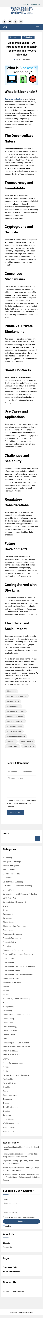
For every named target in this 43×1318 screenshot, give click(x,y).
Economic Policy (9, 942)
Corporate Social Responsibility (15, 902)
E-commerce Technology (12, 934)
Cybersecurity (8, 914)
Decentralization (13, 706)
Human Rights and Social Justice (16, 1043)
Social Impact (12, 746)
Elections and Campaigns (13, 950)
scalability (11, 741)
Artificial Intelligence (11, 866)
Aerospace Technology (12, 862)
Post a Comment (23, 60)
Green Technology (10, 1027)
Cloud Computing (10, 890)
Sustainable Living (10, 1095)
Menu (5, 27)
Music (5, 1071)
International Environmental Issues (16, 1047)
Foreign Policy (8, 1007)
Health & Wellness (10, 1031)
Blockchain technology (13, 99)
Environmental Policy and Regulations (18, 974)
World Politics (8, 1131)
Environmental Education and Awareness (19, 966)
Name (5, 1199)
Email (5, 1208)
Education (7, 946)
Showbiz (6, 1087)
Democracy (7, 918)
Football (6, 1003)
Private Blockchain (14, 726)
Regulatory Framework (16, 736)
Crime (5, 910)
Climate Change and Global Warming (17, 886)
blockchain (11, 691)
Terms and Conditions (26, 1217)
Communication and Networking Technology (20, 894)
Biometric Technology (11, 874)
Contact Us (35, 5)
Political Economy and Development (17, 1075)
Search (6, 833)
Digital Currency (9, 922)
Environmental (8, 962)
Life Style (6, 1059)
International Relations (12, 1055)
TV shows (7, 1115)
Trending (6, 1111)
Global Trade (8, 1023)
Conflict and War (9, 898)
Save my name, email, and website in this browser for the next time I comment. (21, 803)
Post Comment (15, 813)
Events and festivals (11, 978)
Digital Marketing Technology (14, 926)
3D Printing (7, 858)
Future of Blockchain (15, 721)
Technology (28, 37)
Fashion (6, 986)
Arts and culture (9, 870)
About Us (25, 5)
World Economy (9, 1127)
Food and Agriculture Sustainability (16, 998)
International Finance (11, 1051)
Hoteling (6, 1039)
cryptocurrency (13, 701)
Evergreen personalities (12, 982)
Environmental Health (11, 970)
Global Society (8, 1019)
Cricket (5, 906)
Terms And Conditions (12, 1271)
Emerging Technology (15, 711)
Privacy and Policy (10, 1267)
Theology (6, 1103)
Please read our (20, 1217)
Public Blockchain (14, 731)
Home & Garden (9, 1035)
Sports (5, 1091)
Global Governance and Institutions (16, 1015)
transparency (29, 746)
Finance (6, 990)
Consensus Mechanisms (16, 696)
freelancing (7, 1011)
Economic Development (12, 938)
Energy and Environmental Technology (18, 954)
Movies (6, 1067)
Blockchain (14, 37)
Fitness (6, 994)
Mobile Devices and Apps (13, 1063)
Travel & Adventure (10, 1107)
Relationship (8, 1079)
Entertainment (8, 958)
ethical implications (15, 716)
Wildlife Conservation (11, 1123)
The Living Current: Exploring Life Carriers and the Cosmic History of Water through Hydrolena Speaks (21, 1177)
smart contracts (27, 741)
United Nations (8, 1119)
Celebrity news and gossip (13, 882)
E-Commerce (8, 930)
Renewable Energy (10, 1083)
